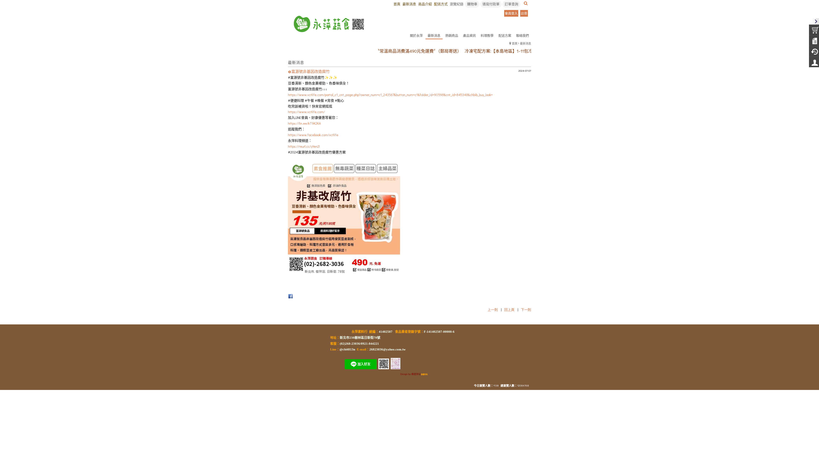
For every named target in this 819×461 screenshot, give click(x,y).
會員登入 (511, 13)
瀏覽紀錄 (456, 4)
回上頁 (509, 309)
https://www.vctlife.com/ (306, 111)
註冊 (524, 13)
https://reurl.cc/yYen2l (304, 146)
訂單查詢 (511, 4)
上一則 (493, 309)
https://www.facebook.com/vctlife (313, 135)
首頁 (514, 43)
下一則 (526, 309)
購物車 (472, 4)
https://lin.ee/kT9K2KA (304, 123)
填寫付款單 (491, 4)
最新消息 (525, 43)
